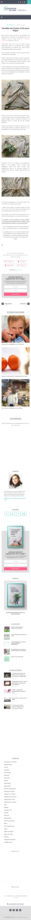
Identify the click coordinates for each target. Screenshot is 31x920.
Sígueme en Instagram (16, 904)
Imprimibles (7, 783)
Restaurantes (7, 818)
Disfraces (6, 775)
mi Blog (9, 895)
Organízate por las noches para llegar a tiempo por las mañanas (19, 683)
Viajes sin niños (8, 834)
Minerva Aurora (23, 917)
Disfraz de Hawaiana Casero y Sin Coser (17, 628)
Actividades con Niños (10, 761)
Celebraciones (8, 764)
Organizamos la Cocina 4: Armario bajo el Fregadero (18, 650)
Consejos (6, 770)
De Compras (7, 772)
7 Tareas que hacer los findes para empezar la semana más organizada (19, 675)
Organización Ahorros (10, 796)
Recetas (6, 812)
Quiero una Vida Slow (17, 656)
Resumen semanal (9, 820)
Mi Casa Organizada (9, 788)
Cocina (6, 767)
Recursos (6, 815)
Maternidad (11, 25)
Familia (6, 780)
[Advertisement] (15, 735)
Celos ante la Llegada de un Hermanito (13, 344)
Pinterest (10, 265)
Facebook (10, 261)
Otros (5, 804)
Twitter (22, 261)
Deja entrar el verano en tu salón (19, 698)
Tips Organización (9, 826)
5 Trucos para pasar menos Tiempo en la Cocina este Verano (18, 707)
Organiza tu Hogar (9, 791)
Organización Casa (9, 799)
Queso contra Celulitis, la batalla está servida (14, 376)
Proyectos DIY (8, 810)
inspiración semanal (9, 839)
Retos (5, 823)
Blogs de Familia (22, 895)
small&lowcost (8, 842)
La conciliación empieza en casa (19, 635)
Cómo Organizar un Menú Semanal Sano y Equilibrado (18, 643)
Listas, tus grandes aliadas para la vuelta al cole (19, 691)
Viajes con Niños (8, 831)
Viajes (5, 828)
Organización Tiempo (10, 802)
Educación (7, 778)
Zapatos (6, 836)
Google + (23, 265)
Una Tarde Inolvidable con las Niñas (12, 408)
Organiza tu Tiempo (9, 794)
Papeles (6, 807)
